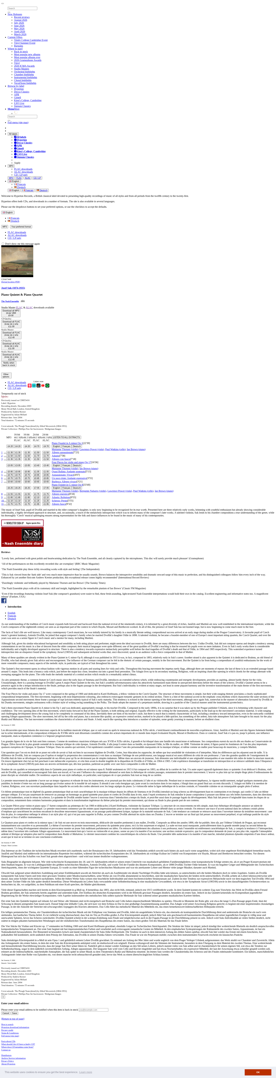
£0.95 (10, 471)
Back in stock (21, 51)
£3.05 (10, 465)
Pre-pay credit (7, 1030)
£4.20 (10, 446)
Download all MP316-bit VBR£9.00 (11, 313)
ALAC (27, 178)
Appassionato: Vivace (63, 474)
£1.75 (36, 494)
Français (21, 184)
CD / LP (37, 178)
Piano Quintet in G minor (67, 484)
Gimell (17, 97)
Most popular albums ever (27, 57)
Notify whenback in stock (9, 364)
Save (14, 1013)
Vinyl (17, 63)
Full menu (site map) (18, 122)
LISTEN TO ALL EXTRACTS (66, 437)
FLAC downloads (23, 169)
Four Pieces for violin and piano (71, 462)
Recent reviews (22, 17)
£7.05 (36, 488)
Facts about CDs (8, 1041)
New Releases (15, 14)
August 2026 (20, 20)
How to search (7, 1024)
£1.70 (36, 456)
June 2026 (19, 25)
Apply (17, 162)
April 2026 (19, 31)
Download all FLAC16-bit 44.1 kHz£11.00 (11, 324)
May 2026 (19, 28)
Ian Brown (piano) (136, 449)
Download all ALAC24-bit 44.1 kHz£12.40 (11, 357)
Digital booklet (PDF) (10, 282)
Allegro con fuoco (61, 459)
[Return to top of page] (12, 1018)
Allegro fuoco (59, 504)
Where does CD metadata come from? (17, 1047)
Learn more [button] (85, 1072)
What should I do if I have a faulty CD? (18, 1044)
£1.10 (10, 501)
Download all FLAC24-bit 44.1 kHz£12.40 (11, 335)
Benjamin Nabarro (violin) (93, 491)
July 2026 (19, 23)
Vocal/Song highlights (25, 83)
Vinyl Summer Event (24, 43)
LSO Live (19, 103)
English (15, 190)
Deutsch (21, 187)
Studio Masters (21, 68)
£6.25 (10, 488)
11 (2, 504)
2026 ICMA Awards (24, 66)
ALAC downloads (23, 172)
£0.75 (10, 475)
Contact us (6, 1050)
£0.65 (36, 482)
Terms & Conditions (10, 1033)
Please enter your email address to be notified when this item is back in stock (39, 1009)
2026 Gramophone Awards (27, 60)
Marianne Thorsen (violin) (65, 449)
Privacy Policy (7, 1061)
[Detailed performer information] (22, 301)
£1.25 (36, 501)
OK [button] (258, 1072)
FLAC (19, 178)
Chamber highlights (24, 74)
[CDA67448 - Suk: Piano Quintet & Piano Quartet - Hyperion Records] (17, 276)
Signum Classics (22, 106)
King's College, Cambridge (28, 100)
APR (16, 94)
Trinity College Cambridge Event (31, 40)
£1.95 (36, 504)
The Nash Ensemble (10, 301)
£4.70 (36, 446)
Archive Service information (13, 1058)
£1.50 (36, 452)
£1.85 (10, 497)
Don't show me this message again (22, 243)
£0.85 (36, 475)
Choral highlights (22, 80)
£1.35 (10, 452)
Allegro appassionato (62, 452)
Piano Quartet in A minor (67, 443)
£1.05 (36, 471)
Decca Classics (21, 91)
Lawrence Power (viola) (92, 449)
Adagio (55, 455)
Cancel (6, 1013)
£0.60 (10, 482)
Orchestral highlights (24, 71)
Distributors (6, 1055)
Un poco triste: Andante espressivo (69, 478)
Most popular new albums (27, 54)
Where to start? (15, 48)
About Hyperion (8, 1064)
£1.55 (10, 494)
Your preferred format (21, 227)
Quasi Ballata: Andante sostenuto (68, 471)
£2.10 (36, 497)
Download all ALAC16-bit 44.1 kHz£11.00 (11, 346)
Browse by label (16, 86)
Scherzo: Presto (59, 500)
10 (2, 500)
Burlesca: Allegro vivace (64, 481)
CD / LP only (21, 174)
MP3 (11, 166)
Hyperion (19, 88)
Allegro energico (60, 494)
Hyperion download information (15, 1027)
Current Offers (15, 37)
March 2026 (20, 34)
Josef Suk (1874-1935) (13, 288)
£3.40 (36, 465)
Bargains (18, 45)
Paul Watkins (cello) (115, 449)
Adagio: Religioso (61, 497)
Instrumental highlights (25, 77)
